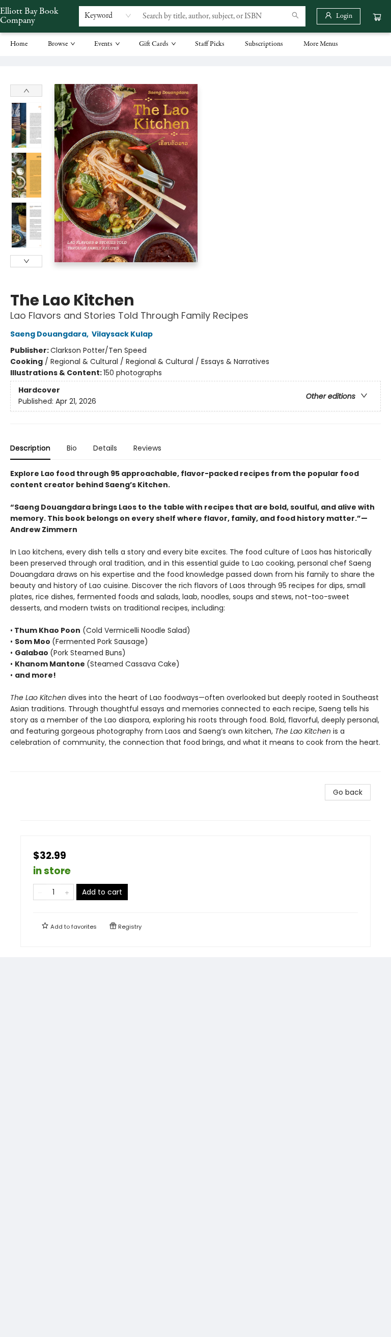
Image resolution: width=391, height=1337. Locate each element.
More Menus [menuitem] (320, 44)
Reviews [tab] (147, 448)
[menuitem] (19, 44)
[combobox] (108, 15)
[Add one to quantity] (67, 892)
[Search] (295, 16)
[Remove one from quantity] (40, 892)
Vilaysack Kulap (122, 334)
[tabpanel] (195, 620)
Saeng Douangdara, (50, 334)
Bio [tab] (72, 448)
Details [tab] (105, 448)
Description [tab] (30, 448)
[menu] (195, 44)
